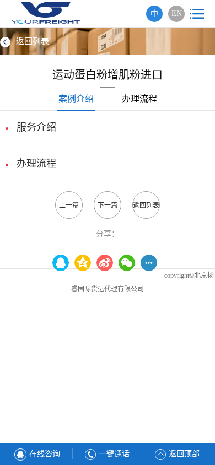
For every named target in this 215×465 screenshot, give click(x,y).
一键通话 (114, 454)
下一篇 (107, 205)
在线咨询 (44, 454)
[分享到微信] (130, 263)
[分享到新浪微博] (107, 263)
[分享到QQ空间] (63, 263)
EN (176, 13)
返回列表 (32, 41)
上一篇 (69, 205)
